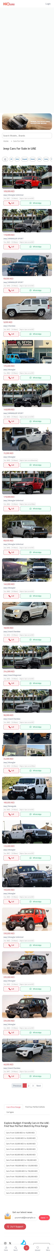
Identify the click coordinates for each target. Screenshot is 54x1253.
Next (38, 1086)
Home (5, 141)
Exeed (33, 159)
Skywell (24, 159)
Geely (46, 159)
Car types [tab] (10, 1112)
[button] (48, 3)
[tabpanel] (27, 1158)
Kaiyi (17, 159)
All (11, 159)
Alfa (39, 159)
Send (43, 1217)
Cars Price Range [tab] (14, 1107)
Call (12, 203)
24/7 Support (16, 1226)
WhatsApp (37, 203)
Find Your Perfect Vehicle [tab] (35, 1107)
